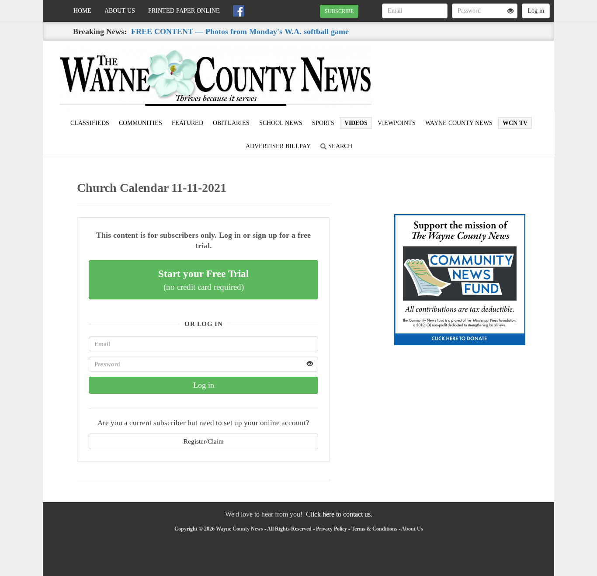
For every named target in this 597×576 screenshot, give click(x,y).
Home (82, 10)
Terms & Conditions (374, 529)
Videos (356, 123)
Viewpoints (397, 123)
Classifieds (89, 123)
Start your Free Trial (203, 279)
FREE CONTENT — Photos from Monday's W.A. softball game (240, 31)
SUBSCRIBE (339, 11)
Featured (187, 123)
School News (280, 123)
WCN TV (515, 123)
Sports (323, 123)
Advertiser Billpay (278, 146)
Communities (140, 123)
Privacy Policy (331, 529)
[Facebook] (238, 11)
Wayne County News (459, 123)
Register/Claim (204, 441)
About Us (119, 10)
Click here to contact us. (339, 514)
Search (339, 146)
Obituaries (231, 123)
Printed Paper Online (184, 10)
